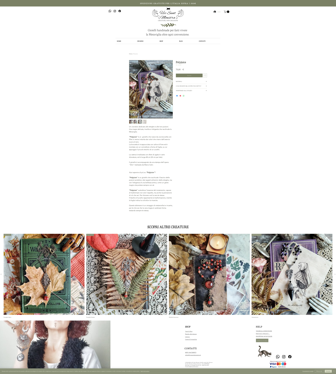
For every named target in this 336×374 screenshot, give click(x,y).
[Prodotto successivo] (335, 274)
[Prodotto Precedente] (1, 274)
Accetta (328, 371)
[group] (168, 276)
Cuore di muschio (191, 339)
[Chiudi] (334, 371)
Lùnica (187, 337)
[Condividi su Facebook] (177, 96)
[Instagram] (114, 11)
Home (130, 54)
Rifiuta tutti (319, 371)
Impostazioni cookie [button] (307, 371)
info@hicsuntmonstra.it (193, 366)
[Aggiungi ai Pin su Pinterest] (180, 96)
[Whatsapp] (109, 11)
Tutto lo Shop (188, 331)
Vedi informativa (144, 371)
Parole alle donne (191, 334)
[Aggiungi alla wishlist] (205, 75)
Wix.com (211, 362)
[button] (227, 12)
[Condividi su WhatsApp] (184, 96)
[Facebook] (119, 11)
